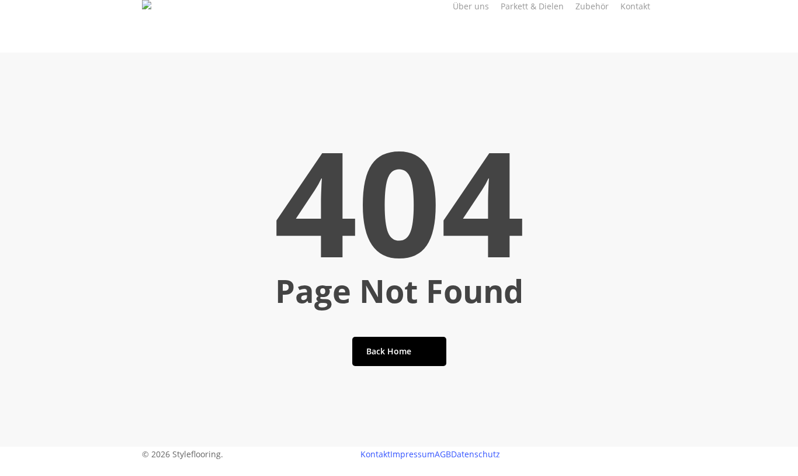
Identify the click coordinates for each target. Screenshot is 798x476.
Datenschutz (475, 454)
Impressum (412, 454)
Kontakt (375, 454)
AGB (443, 454)
